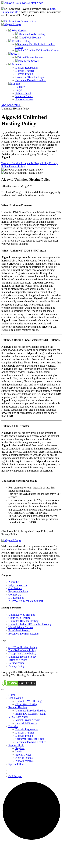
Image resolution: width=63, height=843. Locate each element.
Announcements (24, 99)
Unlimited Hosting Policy (22, 656)
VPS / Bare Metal (18, 716)
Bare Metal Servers (28, 60)
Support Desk (16, 745)
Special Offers (16, 764)
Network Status (24, 96)
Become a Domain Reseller (30, 80)
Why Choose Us (17, 585)
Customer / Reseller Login (29, 77)
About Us (13, 581)
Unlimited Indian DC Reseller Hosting (29, 624)
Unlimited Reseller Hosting (23, 620)
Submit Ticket (23, 93)
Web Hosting (18, 30)
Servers (15, 53)
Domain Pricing (24, 73)
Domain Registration (26, 67)
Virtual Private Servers (30, 57)
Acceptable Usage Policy (35, 163)
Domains (16, 64)
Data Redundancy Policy (22, 650)
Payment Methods (18, 591)
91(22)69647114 (10, 105)
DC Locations (16, 597)
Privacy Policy (16, 666)
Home (11, 694)
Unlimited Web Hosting (31, 34)
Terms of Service (11, 163)
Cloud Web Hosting (29, 37)
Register (19, 86)
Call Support (15, 776)
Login (18, 89)
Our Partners (15, 588)
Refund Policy (17, 166)
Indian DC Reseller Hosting (44, 50)
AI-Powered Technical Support (25, 600)
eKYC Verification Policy (22, 647)
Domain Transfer (24, 70)
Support (15, 83)
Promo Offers (28, 21)
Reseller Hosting (20, 41)
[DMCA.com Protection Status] (18, 685)
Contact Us (14, 594)
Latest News (36, 2)
